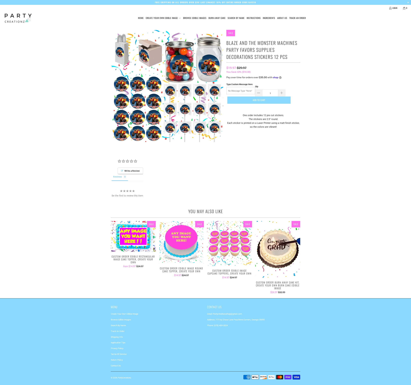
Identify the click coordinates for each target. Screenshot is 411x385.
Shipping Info (117, 337)
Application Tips (118, 342)
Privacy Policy (117, 348)
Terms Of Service (119, 354)
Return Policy (117, 360)
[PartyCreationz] (18, 18)
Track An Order (117, 331)
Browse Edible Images (121, 319)
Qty (256, 86)
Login (394, 8)
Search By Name (118, 325)
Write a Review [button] (132, 170)
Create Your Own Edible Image (124, 314)
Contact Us (116, 365)
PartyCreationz (124, 378)
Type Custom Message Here (239, 84)
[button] (163, 18)
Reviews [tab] (117, 176)
